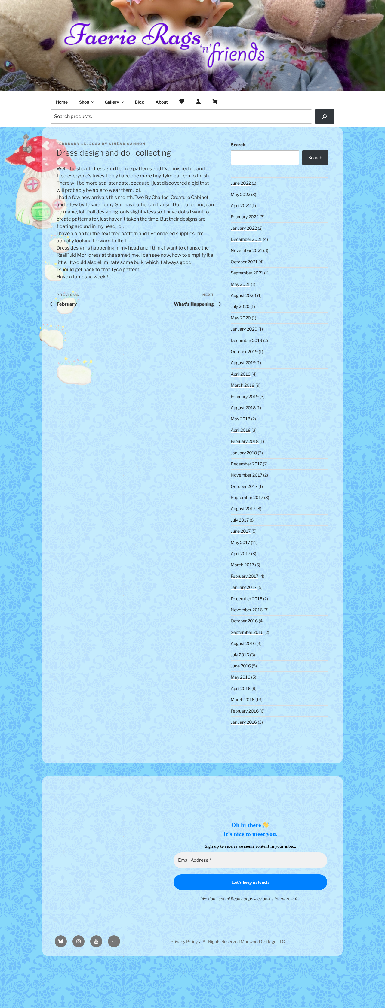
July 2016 (240, 654)
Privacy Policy (184, 941)
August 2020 (243, 295)
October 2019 (244, 351)
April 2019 (241, 374)
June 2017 (241, 531)
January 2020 (244, 328)
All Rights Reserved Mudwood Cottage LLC (243, 941)
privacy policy (260, 898)
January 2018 (244, 452)
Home (62, 101)
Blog (139, 101)
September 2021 (247, 272)
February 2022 (245, 216)
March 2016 (242, 699)
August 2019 (243, 362)
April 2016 (241, 688)
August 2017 (243, 508)
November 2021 (246, 250)
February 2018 (245, 441)
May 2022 (240, 194)
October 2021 (244, 261)
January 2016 (244, 722)
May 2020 (241, 317)
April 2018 (241, 430)
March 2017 (242, 564)
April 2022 (241, 205)
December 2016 (246, 598)
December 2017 (246, 463)
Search (238, 144)
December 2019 (246, 340)
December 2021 (246, 239)
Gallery (112, 101)
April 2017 (240, 553)
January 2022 (244, 228)
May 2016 (240, 677)
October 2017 (244, 486)
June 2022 (241, 183)
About (162, 101)
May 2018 (240, 418)
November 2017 (246, 474)
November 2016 (247, 609)
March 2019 (242, 385)
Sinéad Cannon (127, 144)
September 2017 (247, 497)
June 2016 (241, 665)
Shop (84, 101)
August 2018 (243, 407)
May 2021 (240, 284)
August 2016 (243, 643)
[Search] (324, 116)
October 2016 (244, 620)
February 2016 (245, 710)
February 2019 (245, 396)
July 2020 (240, 306)
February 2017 (244, 576)
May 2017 (240, 542)
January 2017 (244, 587)
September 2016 (247, 632)
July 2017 (240, 519)
